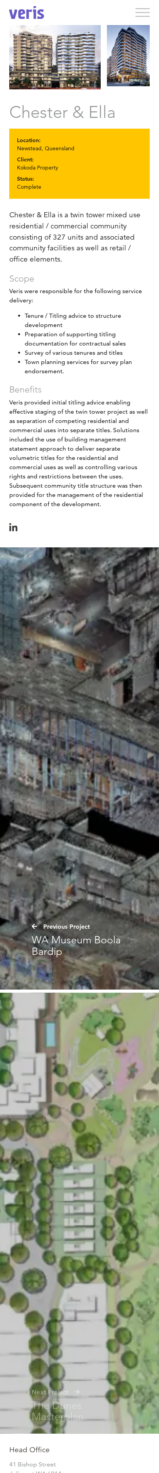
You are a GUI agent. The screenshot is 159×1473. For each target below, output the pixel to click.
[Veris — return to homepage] (26, 12)
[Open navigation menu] (142, 12)
